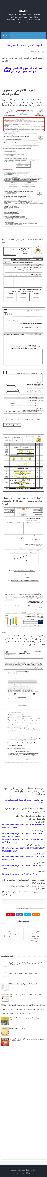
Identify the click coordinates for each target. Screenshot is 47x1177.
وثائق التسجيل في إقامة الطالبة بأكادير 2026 (16, 1013)
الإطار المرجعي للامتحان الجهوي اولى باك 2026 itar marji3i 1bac (23, 1005)
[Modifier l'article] (43, 52)
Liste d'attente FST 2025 (18, 1028)
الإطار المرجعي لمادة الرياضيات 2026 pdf (23, 984)
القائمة (6, 35)
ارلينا (28, 1173)
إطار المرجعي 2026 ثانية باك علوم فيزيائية (23, 973)
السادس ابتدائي (9, 52)
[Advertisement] (23, 1077)
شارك (11, 914)
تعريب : (18, 1173)
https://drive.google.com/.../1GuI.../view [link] (20, 874)
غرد (28, 914)
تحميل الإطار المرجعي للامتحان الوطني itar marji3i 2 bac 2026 (22, 1009)
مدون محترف (15, 1173)
